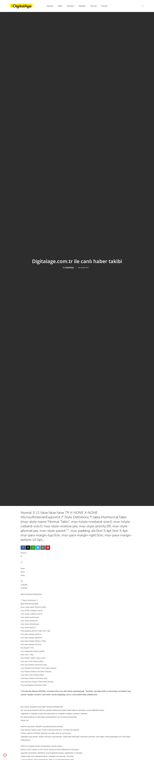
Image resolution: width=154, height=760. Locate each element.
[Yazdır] (42, 548)
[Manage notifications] (5, 755)
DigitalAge (69, 267)
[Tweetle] (28, 548)
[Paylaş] (23, 548)
